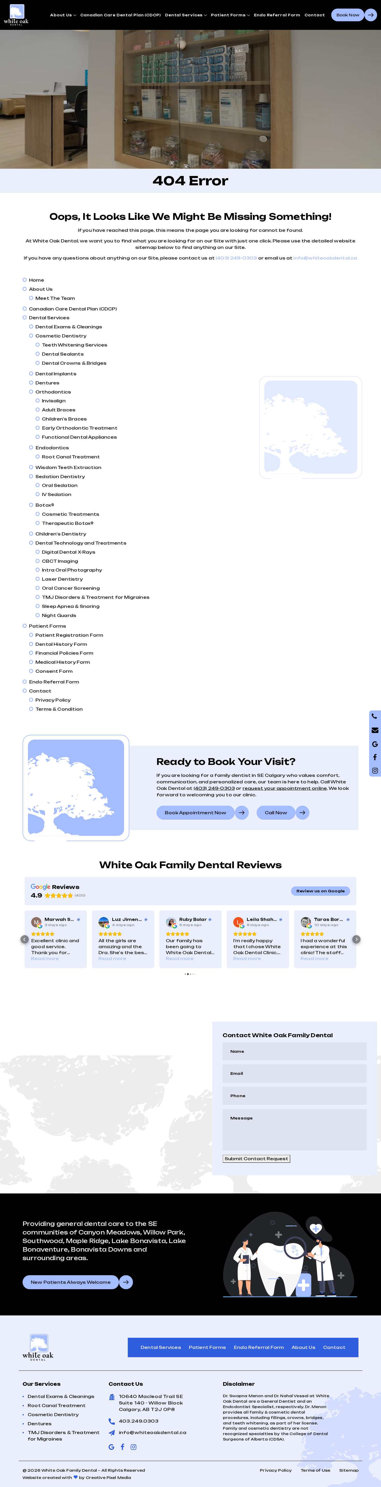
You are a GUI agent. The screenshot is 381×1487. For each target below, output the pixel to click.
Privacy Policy (53, 700)
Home (36, 280)
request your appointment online (285, 788)
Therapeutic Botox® (68, 523)
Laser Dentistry (62, 579)
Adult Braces (58, 409)
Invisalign (54, 400)
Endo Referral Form (277, 15)
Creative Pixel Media (108, 1477)
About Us (61, 15)
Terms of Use (315, 1470)
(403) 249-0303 (236, 258)
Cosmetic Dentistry (61, 335)
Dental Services (184, 15)
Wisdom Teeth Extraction (68, 467)
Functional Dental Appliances (79, 437)
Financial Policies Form (64, 653)
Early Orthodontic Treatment (79, 428)
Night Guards (59, 615)
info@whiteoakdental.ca (325, 258)
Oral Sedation (59, 485)
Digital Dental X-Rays (68, 552)
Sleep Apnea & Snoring (71, 606)
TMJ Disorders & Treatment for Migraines (96, 597)
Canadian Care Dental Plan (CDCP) (120, 15)
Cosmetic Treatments (70, 514)
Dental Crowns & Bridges (74, 363)
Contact (315, 15)
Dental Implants (56, 373)
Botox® (45, 505)
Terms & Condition (59, 709)
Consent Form (54, 671)
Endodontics (52, 447)
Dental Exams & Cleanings (69, 326)
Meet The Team (55, 298)
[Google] (375, 757)
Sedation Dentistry (60, 476)
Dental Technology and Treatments (81, 543)
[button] (24, 939)
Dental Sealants (63, 354)
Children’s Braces (64, 419)
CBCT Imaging (60, 561)
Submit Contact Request (256, 1158)
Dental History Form (61, 644)
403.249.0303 (139, 1421)
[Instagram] (375, 770)
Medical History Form (63, 662)
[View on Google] (36, 922)
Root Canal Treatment (71, 456)
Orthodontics (53, 392)
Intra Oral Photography (72, 570)
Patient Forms (228, 15)
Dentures (47, 382)
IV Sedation (56, 494)
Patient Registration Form (69, 635)
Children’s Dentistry (61, 534)
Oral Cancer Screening (71, 588)
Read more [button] (45, 958)
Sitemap (348, 1470)
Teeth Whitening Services (74, 345)
